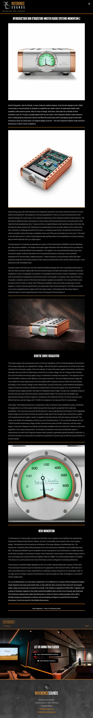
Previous (7, 626)
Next (87, 626)
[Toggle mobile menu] (89, 4)
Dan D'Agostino (9, 622)
